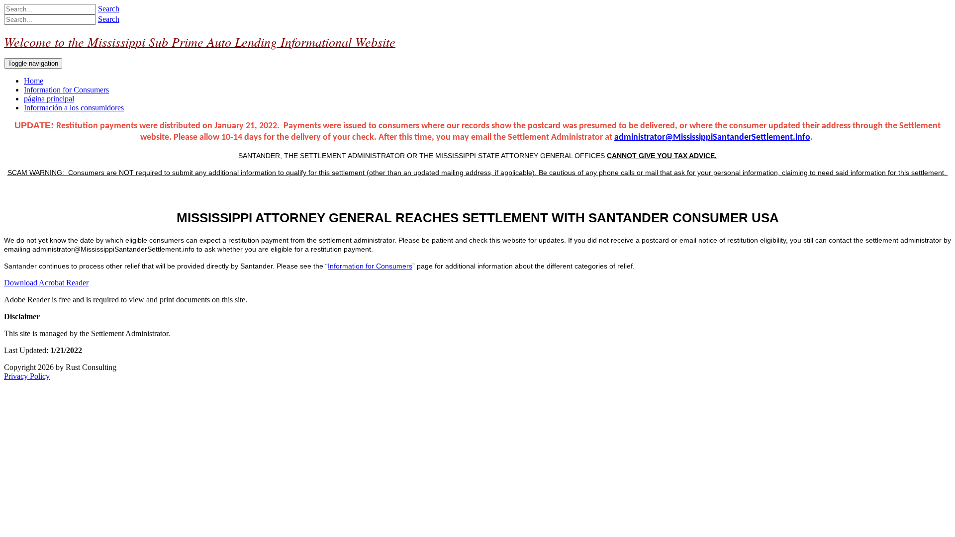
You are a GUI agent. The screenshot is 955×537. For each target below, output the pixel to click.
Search (108, 8)
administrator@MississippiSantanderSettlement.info (712, 137)
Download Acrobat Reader (46, 282)
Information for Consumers (370, 266)
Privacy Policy (27, 376)
